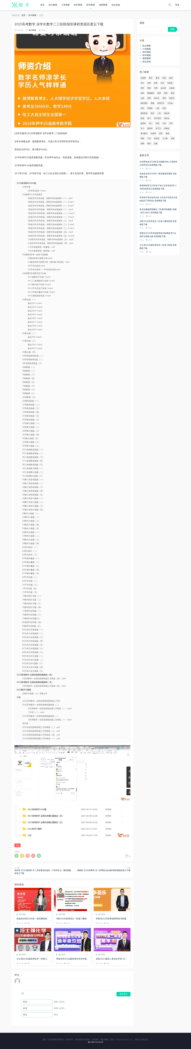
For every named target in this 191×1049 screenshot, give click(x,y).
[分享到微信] (16, 856)
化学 (162, 83)
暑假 (159, 93)
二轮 (159, 113)
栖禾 (21, 5)
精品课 (166, 113)
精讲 (166, 93)
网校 (149, 88)
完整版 (149, 108)
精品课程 (144, 103)
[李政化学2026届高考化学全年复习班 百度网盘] (72, 939)
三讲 (149, 138)
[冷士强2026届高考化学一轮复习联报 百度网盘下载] (32, 939)
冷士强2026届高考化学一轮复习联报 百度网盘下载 (31, 959)
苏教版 (166, 128)
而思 (160, 133)
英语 (164, 78)
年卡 (142, 128)
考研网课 (103, 5)
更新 (152, 113)
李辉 (172, 138)
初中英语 (157, 118)
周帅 (157, 123)
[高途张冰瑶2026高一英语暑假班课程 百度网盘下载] (32, 899)
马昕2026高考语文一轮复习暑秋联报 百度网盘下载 (71, 919)
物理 (171, 78)
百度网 (143, 78)
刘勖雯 (170, 83)
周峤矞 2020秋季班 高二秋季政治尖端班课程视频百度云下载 (103, 870)
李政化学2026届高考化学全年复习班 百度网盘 (71, 959)
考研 (155, 88)
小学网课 (65, 5)
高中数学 (144, 133)
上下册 (165, 138)
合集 (142, 98)
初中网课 (78, 5)
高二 (150, 123)
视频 (152, 103)
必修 (155, 143)
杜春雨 (153, 133)
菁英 (142, 88)
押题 (142, 138)
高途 (172, 93)
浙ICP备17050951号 (95, 1042)
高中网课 (90, 5)
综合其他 (116, 5)
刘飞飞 (158, 128)
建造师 (149, 128)
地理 (142, 93)
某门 (149, 118)
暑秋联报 (144, 113)
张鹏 (142, 143)
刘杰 (164, 108)
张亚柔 (156, 138)
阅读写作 (160, 103)
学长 (17, 845)
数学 (150, 78)
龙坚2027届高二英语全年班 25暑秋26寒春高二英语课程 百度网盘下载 (111, 959)
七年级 (170, 103)
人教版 (171, 88)
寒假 (164, 98)
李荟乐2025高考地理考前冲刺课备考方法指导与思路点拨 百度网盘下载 (112, 919)
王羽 (171, 123)
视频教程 (150, 93)
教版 (167, 133)
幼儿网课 (53, 5)
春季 (155, 83)
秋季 (149, 83)
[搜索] (169, 5)
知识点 (156, 98)
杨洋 (149, 143)
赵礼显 (163, 88)
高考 (157, 78)
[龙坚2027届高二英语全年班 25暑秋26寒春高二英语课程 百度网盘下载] (112, 939)
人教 (157, 108)
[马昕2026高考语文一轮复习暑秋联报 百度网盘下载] (72, 899)
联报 (142, 118)
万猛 (164, 123)
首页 (42, 5)
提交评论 (123, 994)
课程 (149, 98)
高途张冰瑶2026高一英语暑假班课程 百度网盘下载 (31, 919)
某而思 (171, 98)
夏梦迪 (143, 123)
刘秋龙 (166, 118)
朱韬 (142, 108)
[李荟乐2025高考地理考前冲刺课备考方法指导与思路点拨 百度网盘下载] (112, 899)
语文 (142, 83)
